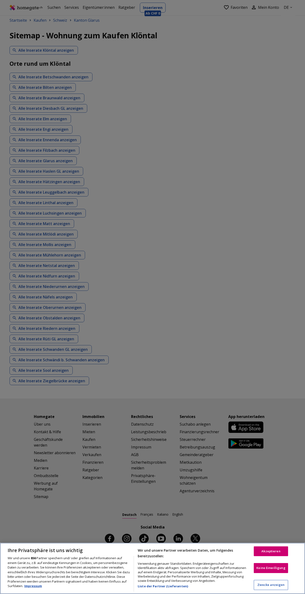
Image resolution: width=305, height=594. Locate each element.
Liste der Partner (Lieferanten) (163, 586)
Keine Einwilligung (270, 568)
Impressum (33, 586)
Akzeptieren (270, 551)
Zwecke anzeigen (271, 585)
